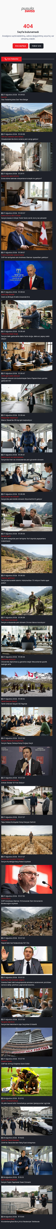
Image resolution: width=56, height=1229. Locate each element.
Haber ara (36, 46)
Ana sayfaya (20, 46)
